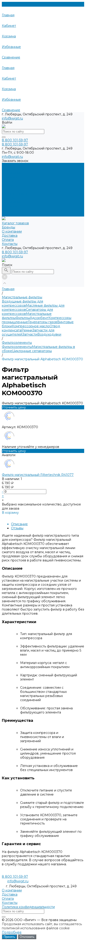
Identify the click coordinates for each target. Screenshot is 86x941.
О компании (12, 202)
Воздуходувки (49, 334)
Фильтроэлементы (17, 347)
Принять (9, 936)
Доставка (9, 206)
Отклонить (27, 936)
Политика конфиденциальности (28, 907)
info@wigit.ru (12, 118)
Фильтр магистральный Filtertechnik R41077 (38, 475)
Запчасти (29, 334)
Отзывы (17, 528)
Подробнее (12, 932)
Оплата (8, 210)
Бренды (8, 198)
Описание (19, 524)
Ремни (26, 330)
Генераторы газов (42, 322)
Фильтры (23, 318)
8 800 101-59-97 (15, 252)
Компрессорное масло (31, 326)
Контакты (9, 214)
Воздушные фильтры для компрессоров (22, 303)
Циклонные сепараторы (32, 351)
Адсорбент (39, 318)
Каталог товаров (15, 194)
